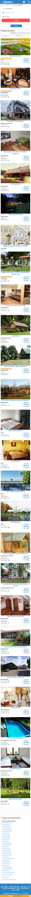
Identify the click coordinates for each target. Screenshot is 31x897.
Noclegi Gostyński (15, 768)
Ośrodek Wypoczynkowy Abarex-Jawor (15, 553)
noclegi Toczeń (5, 865)
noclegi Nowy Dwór (7, 855)
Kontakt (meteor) (14, 887)
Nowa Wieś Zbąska (5, 681)
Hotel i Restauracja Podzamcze (15, 491)
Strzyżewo (3, 187)
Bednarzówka (15, 708)
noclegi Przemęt (6, 838)
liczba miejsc (22, 33)
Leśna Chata (15, 336)
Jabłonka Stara (4, 94)
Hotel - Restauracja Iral (15, 430)
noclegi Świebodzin (7, 827)
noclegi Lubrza (5, 833)
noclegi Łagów (5, 841)
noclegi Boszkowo (6, 845)
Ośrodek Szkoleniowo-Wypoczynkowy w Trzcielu (15, 585)
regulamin (23, 887)
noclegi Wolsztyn (6, 826)
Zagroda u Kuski (15, 89)
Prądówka (3, 218)
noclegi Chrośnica (6, 863)
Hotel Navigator (15, 522)
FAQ (29, 887)
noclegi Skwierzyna (7, 843)
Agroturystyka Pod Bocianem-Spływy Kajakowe (15, 152)
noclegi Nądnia (6, 862)
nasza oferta (25, 888)
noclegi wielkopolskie (7, 874)
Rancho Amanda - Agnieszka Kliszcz (15, 366)
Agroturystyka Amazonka (15, 616)
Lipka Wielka (4, 279)
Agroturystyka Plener (15, 214)
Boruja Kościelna (5, 711)
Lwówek (3, 249)
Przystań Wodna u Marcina (15, 677)
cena (17, 33)
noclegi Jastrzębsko (7, 867)
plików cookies (17, 896)
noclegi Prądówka (6, 853)
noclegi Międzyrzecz (7, 829)
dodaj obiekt (15, 890)
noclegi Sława (5, 846)
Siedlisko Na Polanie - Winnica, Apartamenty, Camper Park (15, 273)
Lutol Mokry (4, 741)
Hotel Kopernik (15, 461)
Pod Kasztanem (15, 184)
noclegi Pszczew (6, 824)
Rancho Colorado (15, 56)
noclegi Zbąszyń (6, 860)
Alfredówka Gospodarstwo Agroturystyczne (15, 400)
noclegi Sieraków (6, 836)
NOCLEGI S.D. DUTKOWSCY (15, 121)
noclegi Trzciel (5, 870)
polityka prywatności (8, 888)
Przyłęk (2, 403)
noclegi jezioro (5, 877)
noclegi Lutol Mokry (7, 851)
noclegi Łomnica (6, 848)
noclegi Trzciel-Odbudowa (8, 858)
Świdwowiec (4, 557)
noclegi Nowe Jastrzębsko (8, 872)
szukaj (16, 20)
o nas (18, 888)
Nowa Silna (3, 802)
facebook (5, 887)
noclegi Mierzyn (6, 834)
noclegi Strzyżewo (6, 850)
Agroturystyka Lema (15, 799)
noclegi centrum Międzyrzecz (9, 879)
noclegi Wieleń (5, 839)
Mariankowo (4, 620)
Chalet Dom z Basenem (15, 738)
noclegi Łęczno (5, 857)
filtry (16, 25)
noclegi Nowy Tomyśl (7, 822)
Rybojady (3, 339)
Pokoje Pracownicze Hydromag (16, 305)
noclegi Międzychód (7, 831)
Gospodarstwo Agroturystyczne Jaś (15, 647)
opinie (28, 33)
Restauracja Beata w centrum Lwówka (15, 246)
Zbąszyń (3, 157)
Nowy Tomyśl (4, 125)
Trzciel (2, 61)
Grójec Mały (4, 309)
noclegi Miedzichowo (7, 869)
